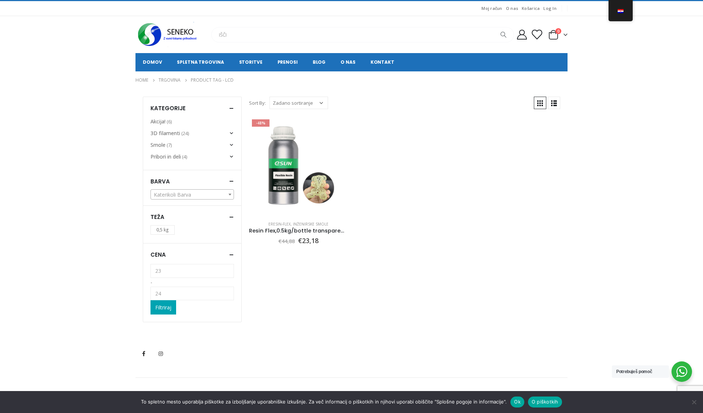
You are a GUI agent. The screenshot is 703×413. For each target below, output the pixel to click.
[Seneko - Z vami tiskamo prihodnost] (168, 35)
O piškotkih (545, 402)
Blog (319, 62)
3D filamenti (165, 133)
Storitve (251, 62)
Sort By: (257, 103)
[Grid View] (540, 103)
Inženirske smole (310, 224)
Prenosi (288, 62)
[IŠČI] (503, 34)
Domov (152, 62)
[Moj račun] (522, 35)
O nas (512, 8)
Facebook (143, 353)
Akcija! (157, 121)
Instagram (160, 353)
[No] (694, 402)
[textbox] (192, 195)
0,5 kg (162, 230)
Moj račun (491, 8)
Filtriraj (163, 307)
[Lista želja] (537, 35)
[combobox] (192, 194)
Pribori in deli (165, 156)
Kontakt (382, 62)
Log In (550, 8)
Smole (157, 144)
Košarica (531, 8)
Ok (517, 402)
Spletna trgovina (200, 62)
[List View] (554, 103)
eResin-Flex (279, 224)
